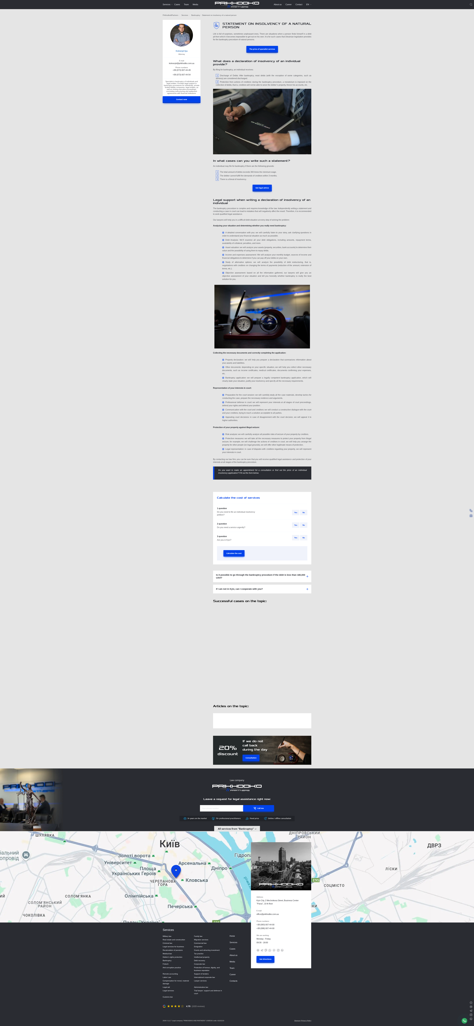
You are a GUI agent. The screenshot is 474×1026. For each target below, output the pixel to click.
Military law (167, 936)
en (307, 4)
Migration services (201, 940)
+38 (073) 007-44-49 (182, 70)
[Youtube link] (258, 950)
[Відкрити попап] (464, 1020)
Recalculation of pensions (173, 950)
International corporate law (204, 977)
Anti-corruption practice (172, 968)
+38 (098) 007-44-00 (265, 928)
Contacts (233, 981)
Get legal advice (262, 188)
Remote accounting (170, 974)
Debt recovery (199, 960)
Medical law (167, 954)
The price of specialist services (262, 49)
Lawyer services (200, 981)
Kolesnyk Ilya (182, 51)
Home (232, 936)
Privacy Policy (306, 1021)
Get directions (265, 959)
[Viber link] (265, 950)
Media (195, 4)
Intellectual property (201, 957)
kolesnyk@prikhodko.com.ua (181, 63)
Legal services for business (173, 947)
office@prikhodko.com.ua (268, 914)
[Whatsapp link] (269, 950)
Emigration (198, 947)
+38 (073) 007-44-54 (182, 75)
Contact (299, 4)
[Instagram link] (278, 950)
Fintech (165, 964)
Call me (260, 808)
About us (278, 4)
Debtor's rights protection (172, 957)
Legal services (168, 991)
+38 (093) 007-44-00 (265, 925)
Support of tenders (201, 974)
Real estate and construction (174, 940)
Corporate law (199, 964)
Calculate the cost (234, 553)
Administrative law (201, 987)
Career (289, 4)
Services (166, 4)
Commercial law (200, 943)
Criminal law (167, 943)
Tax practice (198, 954)
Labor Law (167, 977)
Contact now (181, 99)
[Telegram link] (261, 950)
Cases (177, 4)
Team (186, 4)
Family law (198, 936)
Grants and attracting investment (207, 950)
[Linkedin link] (282, 950)
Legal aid (166, 987)
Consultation (251, 758)
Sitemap (297, 1021)
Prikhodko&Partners (170, 15)
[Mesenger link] (274, 950)
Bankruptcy (195, 15)
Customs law (168, 997)
